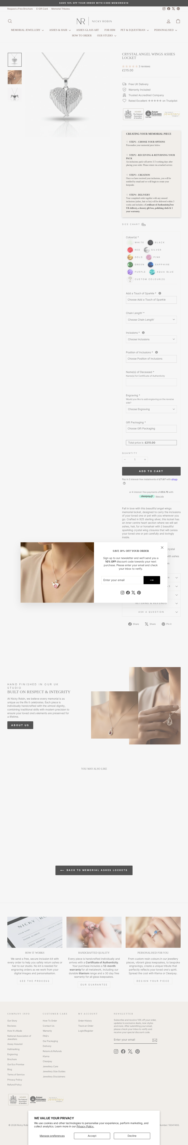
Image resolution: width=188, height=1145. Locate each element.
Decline (132, 1135)
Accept (92, 1135)
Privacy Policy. (85, 1126)
